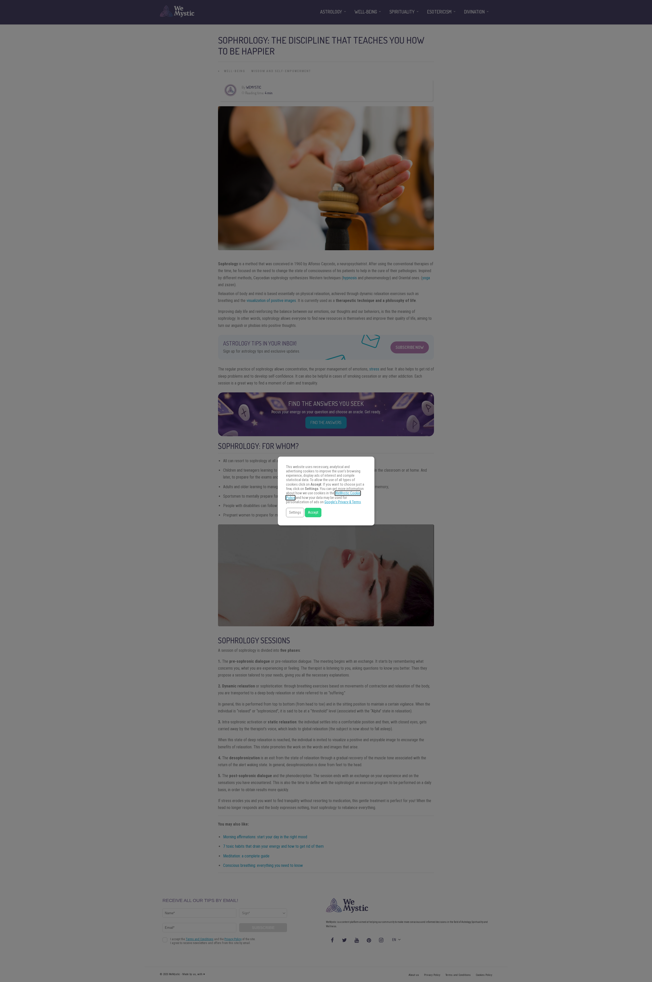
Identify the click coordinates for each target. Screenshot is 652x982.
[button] (295, 512)
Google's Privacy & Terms (342, 502)
